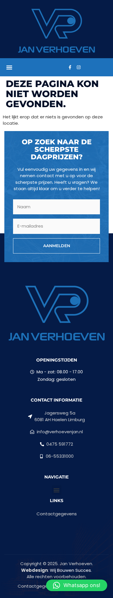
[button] (9, 67)
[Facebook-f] (69, 67)
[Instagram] (78, 67)
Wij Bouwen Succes (70, 570)
